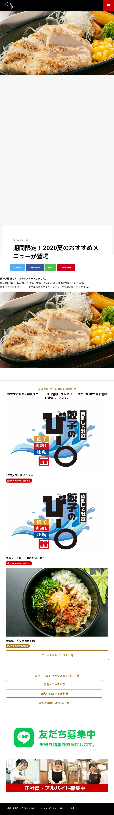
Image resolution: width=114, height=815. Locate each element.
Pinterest (66, 267)
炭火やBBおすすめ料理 (17, 645)
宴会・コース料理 (54, 684)
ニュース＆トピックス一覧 (57, 655)
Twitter (18, 267)
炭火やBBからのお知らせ (19, 480)
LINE (50, 267)
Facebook (35, 267)
